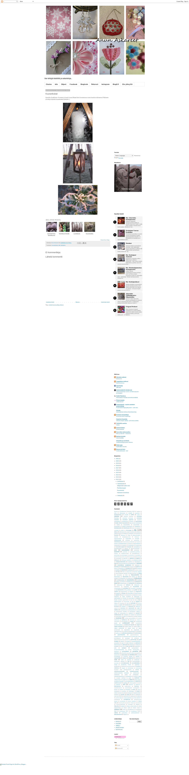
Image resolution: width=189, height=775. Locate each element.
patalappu (127, 638)
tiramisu (121, 689)
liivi (135, 599)
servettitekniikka (136, 663)
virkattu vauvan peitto (132, 706)
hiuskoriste (132, 541)
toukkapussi (117, 691)
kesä (134, 568)
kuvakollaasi (125, 588)
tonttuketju (127, 689)
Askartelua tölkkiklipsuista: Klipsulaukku (131, 295)
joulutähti (138, 555)
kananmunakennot (123, 563)
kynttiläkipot (128, 589)
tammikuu (136, 686)
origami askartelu (118, 626)
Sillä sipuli (118, 387)
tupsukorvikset (137, 692)
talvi (59, 245)
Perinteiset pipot (121, 488)
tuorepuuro (129, 692)
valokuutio (139, 696)
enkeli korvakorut (130, 532)
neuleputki (129, 616)
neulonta (118, 618)
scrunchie (116, 663)
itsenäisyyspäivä (118, 548)
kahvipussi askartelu (126, 560)
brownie (138, 528)
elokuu (115, 532)
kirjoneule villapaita (137, 571)
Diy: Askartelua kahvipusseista (131, 218)
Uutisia (118, 424)
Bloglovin (84, 84)
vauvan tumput (130, 702)
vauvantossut (139, 702)
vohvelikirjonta (130, 709)
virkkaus (116, 709)
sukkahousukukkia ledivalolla (121, 672)
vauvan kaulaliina (132, 701)
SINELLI (118, 725)
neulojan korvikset (138, 616)
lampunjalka (130, 593)
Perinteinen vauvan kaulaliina (132, 231)
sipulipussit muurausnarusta (128, 666)
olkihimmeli (132, 619)
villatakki (123, 706)
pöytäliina (138, 653)
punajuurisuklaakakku (119, 649)
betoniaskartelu (117, 528)
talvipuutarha (128, 686)
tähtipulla (138, 694)
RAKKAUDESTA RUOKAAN (124, 390)
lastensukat (136, 596)
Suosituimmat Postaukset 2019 (127, 511)
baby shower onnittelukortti (135, 523)
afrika (115, 513)
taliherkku (118, 684)
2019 (117, 463)
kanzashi (139, 563)
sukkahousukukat (134, 671)
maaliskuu (123, 606)
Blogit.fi (116, 84)
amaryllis (126, 514)
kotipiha (117, 581)
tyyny (128, 694)
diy (135, 530)
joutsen (123, 556)
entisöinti (138, 532)
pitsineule (137, 643)
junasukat (135, 556)
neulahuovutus (117, 614)
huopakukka (117, 545)
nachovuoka (123, 613)
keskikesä (128, 568)
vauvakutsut (122, 701)
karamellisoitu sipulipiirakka (124, 565)
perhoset (127, 639)
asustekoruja (125, 521)
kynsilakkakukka (120, 589)
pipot (123, 643)
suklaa (126, 674)
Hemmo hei (119, 378)
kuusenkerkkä (117, 588)
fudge (129, 535)
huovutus (129, 546)
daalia (122, 530)
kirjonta (140, 573)
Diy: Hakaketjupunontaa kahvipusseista (134, 268)
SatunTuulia (119, 386)
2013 (117, 477)
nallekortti (130, 613)
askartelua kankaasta (127, 518)
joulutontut (131, 555)
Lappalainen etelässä (122, 381)
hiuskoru (138, 541)
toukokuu (124, 691)
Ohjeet (63, 84)
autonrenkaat (138, 521)
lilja (139, 599)
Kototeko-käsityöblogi (122, 415)
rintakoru (124, 658)
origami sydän (137, 626)
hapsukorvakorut (118, 538)
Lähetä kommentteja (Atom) (56, 305)
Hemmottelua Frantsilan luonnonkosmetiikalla (127, 397)
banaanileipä (136, 524)
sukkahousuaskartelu (119, 671)
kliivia (126, 575)
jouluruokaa (117, 555)
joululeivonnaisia (125, 553)
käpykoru (131, 591)
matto (138, 608)
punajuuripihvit (135, 648)
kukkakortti (131, 583)
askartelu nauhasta (128, 516)
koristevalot (129, 578)
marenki (116, 608)
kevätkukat (130, 570)
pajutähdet (139, 631)
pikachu (122, 641)
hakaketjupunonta (126, 536)
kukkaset (128, 584)
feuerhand (137, 533)
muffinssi (116, 609)
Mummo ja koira (120, 449)
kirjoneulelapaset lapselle (121, 573)
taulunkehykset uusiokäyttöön (132, 687)
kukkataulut (136, 584)
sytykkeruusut (117, 682)
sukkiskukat (116, 674)
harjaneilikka (128, 538)
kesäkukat (139, 568)
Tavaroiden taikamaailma (123, 432)
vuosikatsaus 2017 (123, 711)
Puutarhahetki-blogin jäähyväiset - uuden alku (127, 407)
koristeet (116, 578)
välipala (116, 712)
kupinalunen (117, 586)
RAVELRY (118, 721)
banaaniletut (117, 526)
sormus (137, 669)
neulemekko (139, 614)
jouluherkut (136, 550)
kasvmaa (131, 566)
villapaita (138, 704)
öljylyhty (125, 714)
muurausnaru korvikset (121, 611)
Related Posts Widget (105, 240)
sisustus (138, 666)
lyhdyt (133, 604)
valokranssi (132, 696)
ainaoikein (137, 513)
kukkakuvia (139, 583)
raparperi (138, 656)
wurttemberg (124, 712)
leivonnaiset (131, 598)
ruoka (115, 659)
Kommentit (119, 748)
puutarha (135, 651)
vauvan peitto (122, 702)
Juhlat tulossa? (119, 401)
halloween (137, 536)
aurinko (131, 521)
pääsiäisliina (124, 653)
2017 (117, 468)
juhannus (129, 556)
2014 (117, 474)
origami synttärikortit (119, 628)
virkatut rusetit (127, 707)
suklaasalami (129, 676)
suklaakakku (136, 674)
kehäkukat (121, 568)
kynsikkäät (139, 588)
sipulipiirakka (117, 666)
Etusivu (49, 84)
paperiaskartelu (121, 634)
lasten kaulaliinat (126, 596)
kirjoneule (129, 571)
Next (140, 178)
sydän (130, 678)
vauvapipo (130, 704)
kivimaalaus (119, 575)
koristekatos (122, 578)
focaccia (116, 535)
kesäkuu (118, 570)
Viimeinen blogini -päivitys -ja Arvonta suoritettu (127, 420)
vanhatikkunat (126, 699)
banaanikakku (126, 524)
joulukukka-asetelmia (135, 551)
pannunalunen (138, 633)
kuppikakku (126, 586)
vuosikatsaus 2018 (135, 711)
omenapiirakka (124, 621)
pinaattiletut (117, 643)
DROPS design (120, 727)
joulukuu (116, 553)
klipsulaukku (126, 576)
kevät (123, 570)
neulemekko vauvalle (120, 616)
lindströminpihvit (117, 601)
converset (116, 530)
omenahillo (116, 621)
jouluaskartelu (125, 550)
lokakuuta (120, 495)
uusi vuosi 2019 (117, 696)
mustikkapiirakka (131, 609)
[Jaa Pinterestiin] (85, 243)
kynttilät (135, 589)
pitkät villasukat (129, 643)
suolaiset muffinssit (121, 678)
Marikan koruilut (120, 436)
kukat (115, 583)
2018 (117, 465)
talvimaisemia (117, 686)
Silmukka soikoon (121, 377)
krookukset (137, 581)
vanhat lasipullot (127, 697)
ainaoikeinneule (117, 514)
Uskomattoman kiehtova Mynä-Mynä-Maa (126, 412)
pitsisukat (132, 644)
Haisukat (129, 243)
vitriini (124, 709)
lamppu (123, 593)
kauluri (115, 568)
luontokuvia (127, 604)
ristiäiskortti (137, 658)
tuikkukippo (131, 691)
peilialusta (136, 638)
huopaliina (124, 545)
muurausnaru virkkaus (134, 611)
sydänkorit (136, 678)
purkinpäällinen (125, 651)
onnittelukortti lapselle (129, 624)
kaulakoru (137, 566)
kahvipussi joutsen (137, 560)
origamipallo (136, 629)
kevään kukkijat (138, 570)
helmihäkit (127, 540)
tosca (139, 689)
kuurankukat (55, 245)
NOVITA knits (119, 729)
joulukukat (125, 551)
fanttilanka (131, 533)
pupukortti (116, 651)
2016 (117, 470)
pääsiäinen (116, 653)
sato (128, 661)
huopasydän (131, 545)
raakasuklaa (124, 654)
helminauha (136, 540)
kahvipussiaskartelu (121, 561)
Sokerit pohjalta (120, 438)
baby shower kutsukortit (121, 523)
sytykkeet (137, 681)
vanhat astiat (119, 697)
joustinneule (117, 556)
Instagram (105, 84)
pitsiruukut (125, 644)
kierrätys (118, 571)
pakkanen (118, 633)
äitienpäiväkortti (118, 714)
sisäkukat (116, 668)
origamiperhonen (118, 631)
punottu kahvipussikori (133, 649)
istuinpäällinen (137, 546)
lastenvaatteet (117, 598)
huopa (129, 543)
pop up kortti (129, 646)
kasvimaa (116, 566)
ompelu (131, 621)
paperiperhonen (117, 636)
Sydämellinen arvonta (121, 446)
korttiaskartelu (138, 578)
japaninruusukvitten (135, 548)
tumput (138, 691)
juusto (140, 556)
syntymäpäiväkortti (129, 681)
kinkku (123, 571)
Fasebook (73, 84)
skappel (123, 668)
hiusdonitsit (125, 541)
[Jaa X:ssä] (82, 243)
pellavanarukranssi (118, 639)
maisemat (130, 606)
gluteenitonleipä (136, 535)
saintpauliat (136, 659)
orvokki (125, 631)
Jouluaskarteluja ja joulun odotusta (124, 442)
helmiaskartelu (117, 540)
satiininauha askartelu (119, 661)
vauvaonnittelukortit (120, 704)
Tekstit (118, 745)
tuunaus (123, 694)
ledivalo (124, 598)
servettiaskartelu (125, 663)
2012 (117, 479)
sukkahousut (136, 672)
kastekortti (137, 565)
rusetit (122, 659)
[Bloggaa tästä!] (80, 243)
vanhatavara (117, 699)
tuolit (124, 692)
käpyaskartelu (124, 591)
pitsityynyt (138, 644)
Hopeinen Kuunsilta (121, 419)
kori (139, 576)
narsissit (138, 613)
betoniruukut (127, 528)
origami (138, 624)
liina (131, 599)
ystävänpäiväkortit (135, 712)
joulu (115, 550)
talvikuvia (138, 684)
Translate (120, 158)
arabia (138, 514)
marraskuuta (120, 483)
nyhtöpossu (124, 619)
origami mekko (128, 626)
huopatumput (139, 545)
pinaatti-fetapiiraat (136, 641)
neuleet (132, 614)
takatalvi (140, 682)
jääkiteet (132, 558)
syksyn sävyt (137, 679)
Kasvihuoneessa (120, 383)
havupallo (137, 538)
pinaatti (128, 641)
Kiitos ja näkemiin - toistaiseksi (123, 433)
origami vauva (131, 628)
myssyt (115, 613)
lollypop (116, 603)
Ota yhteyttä (127, 84)
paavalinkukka (132, 631)
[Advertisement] (128, 119)
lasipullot (135, 594)
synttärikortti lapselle (118, 681)
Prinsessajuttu (120, 400)
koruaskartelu (130, 580)
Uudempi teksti (50, 302)
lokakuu (138, 601)
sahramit (129, 659)
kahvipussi (116, 560)
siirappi (115, 664)
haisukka (116, 536)
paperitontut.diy (126, 636)
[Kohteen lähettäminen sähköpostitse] (78, 243)
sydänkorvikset (117, 679)
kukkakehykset (123, 583)
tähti (133, 694)
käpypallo (118, 593)
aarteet (138, 511)
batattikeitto (137, 526)
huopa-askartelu (136, 543)
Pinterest (94, 84)
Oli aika (118, 410)
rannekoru (132, 654)
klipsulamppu (117, 576)
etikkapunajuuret (118, 533)
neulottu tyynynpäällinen (130, 618)
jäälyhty (138, 558)
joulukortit (116, 551)
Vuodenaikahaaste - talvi (122, 450)
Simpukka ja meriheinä (122, 440)
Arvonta (116, 511)
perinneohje (133, 639)
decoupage (129, 530)
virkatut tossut (136, 707)
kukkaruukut (119, 584)
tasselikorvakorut (118, 687)
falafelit (125, 533)
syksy (131, 679)
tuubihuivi (116, 694)
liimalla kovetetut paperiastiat (121, 599)
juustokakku (118, 558)
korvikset (139, 580)
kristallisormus (130, 581)
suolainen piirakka (137, 676)
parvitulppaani (117, 638)
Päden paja (119, 445)
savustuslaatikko (136, 661)
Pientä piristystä (120, 429)
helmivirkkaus (117, 541)
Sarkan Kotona (120, 427)
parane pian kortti (136, 636)
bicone (133, 528)
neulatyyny (126, 614)
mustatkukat (123, 609)
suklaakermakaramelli (119, 676)
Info (56, 84)
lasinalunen (128, 594)
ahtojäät (130, 513)
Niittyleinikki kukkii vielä (123, 485)
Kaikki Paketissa (121, 396)
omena (138, 619)
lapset (122, 594)
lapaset (117, 594)
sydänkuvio (125, 679)
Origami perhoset (131, 306)
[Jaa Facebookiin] (84, 243)
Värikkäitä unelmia (121, 423)
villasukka (116, 706)
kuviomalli (133, 588)
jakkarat (126, 548)
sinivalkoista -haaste (126, 664)
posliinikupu (137, 646)
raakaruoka (116, 654)
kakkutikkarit (137, 561)
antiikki (132, 514)
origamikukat (127, 629)
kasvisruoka (124, 566)
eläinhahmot (122, 532)
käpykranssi (139, 591)
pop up (122, 646)
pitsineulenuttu (117, 644)
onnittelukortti (126, 623)
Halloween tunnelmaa (123, 492)
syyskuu (125, 682)
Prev (116, 178)
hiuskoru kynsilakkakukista (120, 543)
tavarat (115, 689)
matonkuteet (131, 608)
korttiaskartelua (120, 580)
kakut (115, 563)
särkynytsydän (133, 682)
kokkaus (133, 576)
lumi (127, 603)
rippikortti (131, 658)
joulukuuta (120, 481)
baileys (118, 524)
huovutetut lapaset (120, 546)
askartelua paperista (128, 519)
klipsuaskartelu (135, 575)
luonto (121, 604)
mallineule (137, 606)
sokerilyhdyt (130, 668)
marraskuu (123, 608)
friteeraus (123, 535)
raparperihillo (117, 658)
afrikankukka (122, 513)
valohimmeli (125, 696)
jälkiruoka (125, 558)
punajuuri (124, 648)
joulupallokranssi (135, 553)
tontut (133, 689)
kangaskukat (132, 563)
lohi (132, 601)
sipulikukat (137, 664)
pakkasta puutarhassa (127, 633)
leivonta (138, 598)
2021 (117, 458)
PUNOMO (118, 723)
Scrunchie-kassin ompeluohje (123, 416)
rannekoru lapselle (127, 656)
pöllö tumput (131, 653)
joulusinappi (124, 555)
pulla (115, 648)
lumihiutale (133, 603)
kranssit (123, 581)
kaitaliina (130, 561)
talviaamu (63, 245)
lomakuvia (122, 603)
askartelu (116, 516)
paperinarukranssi (134, 634)
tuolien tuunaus (117, 692)
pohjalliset (116, 646)
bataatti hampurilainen (127, 526)
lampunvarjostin (138, 593)
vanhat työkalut (136, 697)
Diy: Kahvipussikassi (132, 282)
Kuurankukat (120, 490)
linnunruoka (126, 601)
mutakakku (139, 609)
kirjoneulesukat (132, 573)
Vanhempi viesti (105, 302)
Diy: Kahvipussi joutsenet (131, 255)
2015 (117, 472)
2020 (117, 461)
